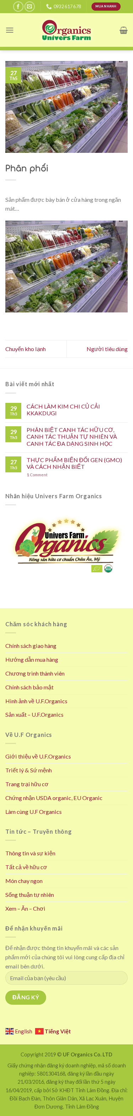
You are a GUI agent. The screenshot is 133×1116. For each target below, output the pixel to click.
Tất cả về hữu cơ (26, 867)
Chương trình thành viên (35, 673)
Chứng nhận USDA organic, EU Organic (53, 797)
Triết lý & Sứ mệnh (28, 770)
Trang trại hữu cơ (27, 784)
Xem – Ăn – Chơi (25, 908)
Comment (37, 474)
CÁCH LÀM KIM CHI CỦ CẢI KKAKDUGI (63, 409)
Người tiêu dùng (107, 348)
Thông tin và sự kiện (30, 853)
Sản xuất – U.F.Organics (34, 714)
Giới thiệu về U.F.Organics (38, 756)
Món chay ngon (24, 880)
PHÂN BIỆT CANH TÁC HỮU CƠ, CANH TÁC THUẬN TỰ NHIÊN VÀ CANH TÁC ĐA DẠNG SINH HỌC (72, 436)
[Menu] (9, 30)
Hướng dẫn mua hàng (31, 659)
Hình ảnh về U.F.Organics (36, 701)
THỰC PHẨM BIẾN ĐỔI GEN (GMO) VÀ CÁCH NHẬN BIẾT (74, 463)
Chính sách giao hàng (30, 645)
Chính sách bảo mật (29, 687)
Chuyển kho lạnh (25, 348)
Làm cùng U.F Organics (33, 811)
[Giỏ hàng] (124, 30)
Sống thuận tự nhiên (29, 894)
